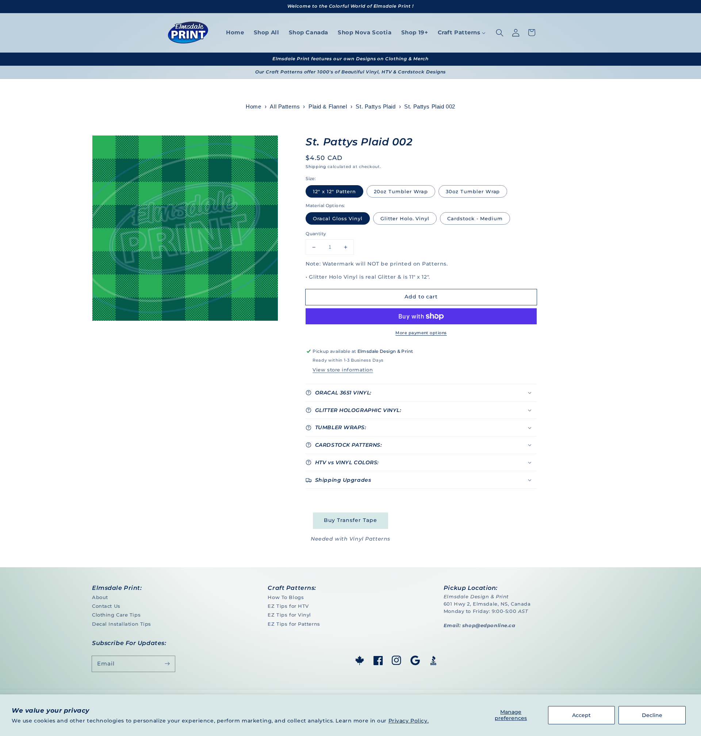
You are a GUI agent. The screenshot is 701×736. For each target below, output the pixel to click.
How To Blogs (286, 597)
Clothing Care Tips (116, 615)
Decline (652, 715)
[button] (499, 32)
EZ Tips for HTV (288, 606)
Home (253, 107)
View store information (343, 370)
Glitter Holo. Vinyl (404, 218)
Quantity (316, 233)
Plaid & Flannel (328, 107)
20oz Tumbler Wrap (401, 191)
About (100, 597)
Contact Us (106, 606)
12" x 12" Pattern (334, 191)
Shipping (316, 166)
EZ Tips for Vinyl (289, 615)
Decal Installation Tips (121, 624)
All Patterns (285, 107)
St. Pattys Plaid (375, 107)
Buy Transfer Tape (350, 520)
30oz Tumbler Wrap (473, 191)
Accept (581, 715)
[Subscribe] (167, 663)
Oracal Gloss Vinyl (338, 218)
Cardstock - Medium (475, 218)
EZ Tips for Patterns (294, 624)
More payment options (421, 332)
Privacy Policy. (408, 720)
